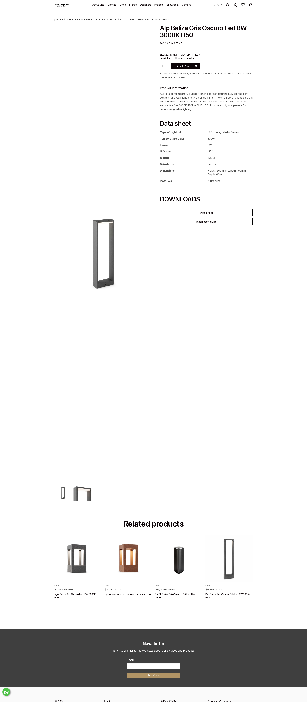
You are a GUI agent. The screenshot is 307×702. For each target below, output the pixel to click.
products (58, 19)
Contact (186, 4)
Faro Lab (190, 58)
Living (122, 4)
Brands (133, 4)
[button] (243, 5)
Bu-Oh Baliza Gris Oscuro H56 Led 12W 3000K (175, 596)
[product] (78, 558)
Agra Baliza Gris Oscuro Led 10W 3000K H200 (75, 596)
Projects (159, 4)
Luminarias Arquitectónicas (79, 19)
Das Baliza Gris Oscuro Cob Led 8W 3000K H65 (227, 596)
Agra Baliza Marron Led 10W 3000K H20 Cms (128, 594)
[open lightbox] (100, 252)
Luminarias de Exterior (106, 19)
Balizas (123, 19)
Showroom (173, 4)
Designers (145, 4)
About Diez (98, 4)
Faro (169, 58)
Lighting (112, 4)
